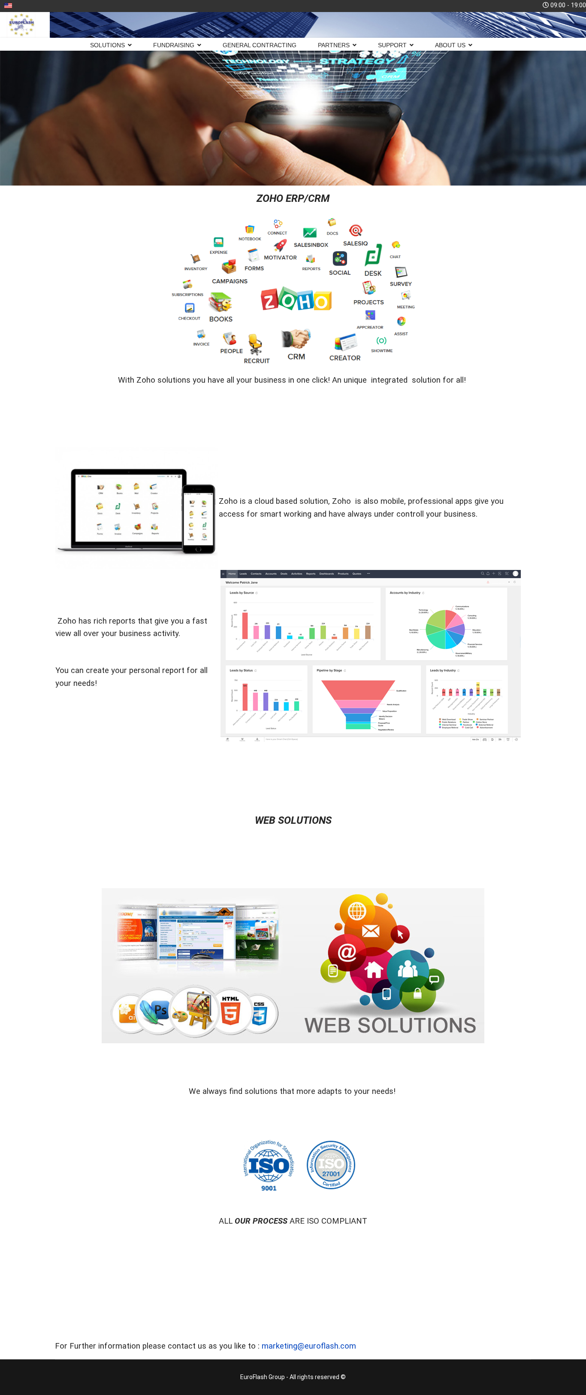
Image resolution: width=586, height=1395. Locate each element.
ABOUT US (450, 45)
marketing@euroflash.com (309, 1346)
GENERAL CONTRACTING (259, 45)
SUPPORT (392, 45)
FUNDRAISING (173, 45)
